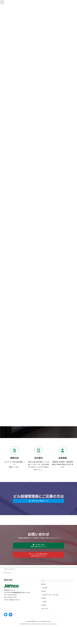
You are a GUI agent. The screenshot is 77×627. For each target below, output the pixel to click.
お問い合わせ (44, 608)
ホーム (43, 580)
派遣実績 (43, 605)
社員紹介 (44, 601)
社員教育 (43, 598)
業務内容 (43, 584)
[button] (38, 501)
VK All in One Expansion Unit (50, 623)
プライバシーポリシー (10, 569)
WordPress (28, 623)
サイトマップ (7, 573)
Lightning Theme (38, 623)
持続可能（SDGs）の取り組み (50, 594)
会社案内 (43, 591)
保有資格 (44, 587)
